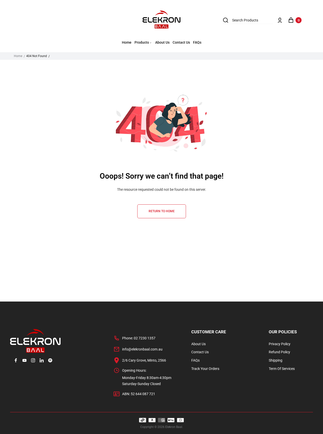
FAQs (195, 360)
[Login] (280, 20)
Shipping (275, 360)
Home (18, 56)
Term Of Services (282, 369)
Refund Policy (279, 352)
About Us (198, 344)
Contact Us (200, 352)
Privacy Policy (279, 344)
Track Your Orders (205, 369)
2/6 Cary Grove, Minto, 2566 (144, 360)
